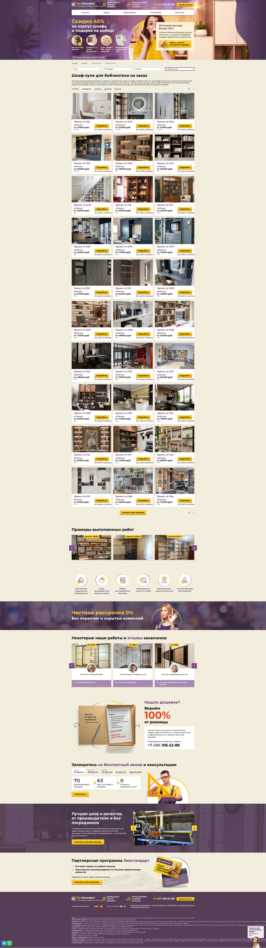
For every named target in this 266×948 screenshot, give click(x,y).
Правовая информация (140, 907)
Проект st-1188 (123, 496)
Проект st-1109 (123, 413)
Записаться (80, 794)
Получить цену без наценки (88, 842)
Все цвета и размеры (103, 129)
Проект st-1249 (82, 205)
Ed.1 (116, 171)
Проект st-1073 (165, 246)
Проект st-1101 (82, 163)
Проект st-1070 (124, 246)
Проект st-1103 (165, 163)
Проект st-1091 (82, 246)
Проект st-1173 (82, 496)
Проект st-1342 (165, 121)
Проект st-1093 (123, 163)
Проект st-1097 (82, 330)
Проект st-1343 (123, 121)
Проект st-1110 (165, 413)
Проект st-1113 (123, 454)
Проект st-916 (123, 288)
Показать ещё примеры (133, 513)
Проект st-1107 (165, 371)
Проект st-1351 (82, 121)
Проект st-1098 (124, 330)
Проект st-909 (82, 288)
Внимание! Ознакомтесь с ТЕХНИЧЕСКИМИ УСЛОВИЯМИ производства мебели (162, 906)
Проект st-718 (123, 205)
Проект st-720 (165, 205)
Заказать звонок (185, 5)
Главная (75, 63)
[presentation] (68, 37)
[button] (128, 57)
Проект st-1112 (82, 454)
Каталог (84, 63)
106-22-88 (164, 745)
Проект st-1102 (82, 371)
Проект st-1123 (165, 454)
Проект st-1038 (165, 288)
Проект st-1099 (165, 330)
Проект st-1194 (165, 496)
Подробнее (102, 126)
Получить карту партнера (87, 882)
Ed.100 (76, 129)
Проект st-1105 (123, 371)
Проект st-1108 (82, 413)
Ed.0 (117, 213)
